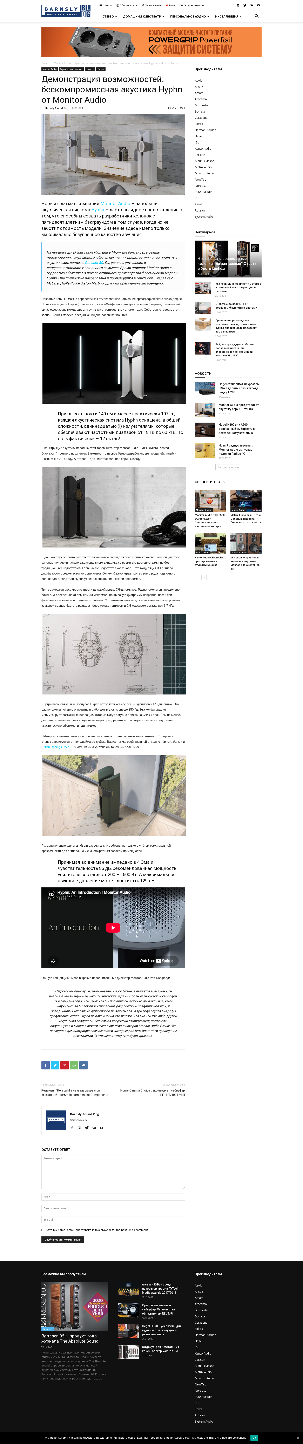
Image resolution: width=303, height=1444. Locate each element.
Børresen (201, 111)
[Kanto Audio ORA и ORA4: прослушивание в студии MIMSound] (210, 543)
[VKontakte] (252, 5)
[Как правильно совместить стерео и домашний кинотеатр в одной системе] (203, 288)
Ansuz (199, 87)
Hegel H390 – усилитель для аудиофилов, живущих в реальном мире (162, 1330)
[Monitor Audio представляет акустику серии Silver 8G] (205, 410)
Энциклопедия (154, 5)
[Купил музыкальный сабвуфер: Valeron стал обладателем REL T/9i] (128, 1310)
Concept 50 (94, 263)
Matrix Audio (203, 167)
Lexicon (200, 155)
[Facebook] (73, 1128)
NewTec (200, 179)
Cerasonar (202, 118)
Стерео (108, 16)
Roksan (200, 210)
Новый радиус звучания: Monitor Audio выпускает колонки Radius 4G (236, 449)
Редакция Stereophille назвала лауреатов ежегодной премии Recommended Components (74, 1093)
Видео (172, 5)
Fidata (199, 124)
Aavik (198, 80)
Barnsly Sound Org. (56, 107)
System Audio (204, 217)
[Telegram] (238, 5)
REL (197, 198)
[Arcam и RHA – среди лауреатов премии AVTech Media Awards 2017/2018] (128, 1289)
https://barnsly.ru (78, 1120)
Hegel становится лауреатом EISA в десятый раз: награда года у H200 (239, 388)
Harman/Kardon (205, 130)
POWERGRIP (203, 192)
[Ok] (298, 1438)
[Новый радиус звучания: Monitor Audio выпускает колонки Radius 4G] (205, 450)
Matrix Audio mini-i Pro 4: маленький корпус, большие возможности (245, 518)
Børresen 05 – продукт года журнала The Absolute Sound (70, 1339)
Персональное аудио (188, 16)
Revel (198, 204)
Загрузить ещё (227, 467)
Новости (107, 5)
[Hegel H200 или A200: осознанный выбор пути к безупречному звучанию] (205, 430)
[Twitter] (245, 5)
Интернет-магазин (193, 5)
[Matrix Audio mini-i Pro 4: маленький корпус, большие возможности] (246, 501)
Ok (254, 1437)
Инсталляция (226, 16)
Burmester (202, 105)
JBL (197, 142)
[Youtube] (258, 5)
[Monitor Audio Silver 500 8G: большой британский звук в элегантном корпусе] (210, 501)
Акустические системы (71, 69)
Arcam (199, 93)
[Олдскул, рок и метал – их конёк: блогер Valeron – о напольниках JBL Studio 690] (128, 1352)
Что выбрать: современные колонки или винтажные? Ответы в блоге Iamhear (227, 263)
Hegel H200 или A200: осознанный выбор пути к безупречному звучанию (237, 429)
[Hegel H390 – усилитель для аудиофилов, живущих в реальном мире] (128, 1331)
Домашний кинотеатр (142, 16)
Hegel (198, 136)
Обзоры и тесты (129, 5)
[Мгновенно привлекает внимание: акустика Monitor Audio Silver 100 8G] (246, 543)
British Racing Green (55, 747)
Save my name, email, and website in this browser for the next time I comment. (97, 1229)
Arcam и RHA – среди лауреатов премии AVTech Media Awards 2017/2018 (160, 1288)
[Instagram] (81, 1128)
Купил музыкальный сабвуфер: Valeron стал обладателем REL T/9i (158, 1309)
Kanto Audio (203, 148)
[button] (257, 17)
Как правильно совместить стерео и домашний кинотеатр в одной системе (238, 287)
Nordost (200, 186)
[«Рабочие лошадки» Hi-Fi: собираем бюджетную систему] (203, 308)
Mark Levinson (204, 161)
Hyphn (97, 209)
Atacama (201, 99)
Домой (45, 63)
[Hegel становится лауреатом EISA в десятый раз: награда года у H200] (205, 389)
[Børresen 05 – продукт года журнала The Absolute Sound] (74, 1306)
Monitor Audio (62, 63)
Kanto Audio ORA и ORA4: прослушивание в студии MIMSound (210, 561)
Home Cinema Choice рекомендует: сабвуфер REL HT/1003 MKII (152, 1093)
